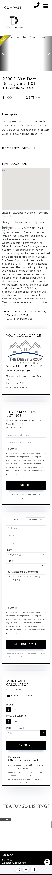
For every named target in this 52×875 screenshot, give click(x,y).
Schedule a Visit (35, 520)
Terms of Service (14, 656)
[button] (4, 53)
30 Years (15, 695)
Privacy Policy (12, 474)
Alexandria (13, 315)
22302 (24, 315)
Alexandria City (38, 311)
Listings (18, 311)
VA (25, 311)
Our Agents (22, 387)
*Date (9, 549)
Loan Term (13, 689)
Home (7, 311)
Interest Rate (15, 728)
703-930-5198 (18, 371)
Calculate (26, 745)
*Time (9, 560)
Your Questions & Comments (22, 572)
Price (9, 704)
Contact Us (11, 387)
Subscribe (26, 485)
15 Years (29, 695)
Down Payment (16, 716)
